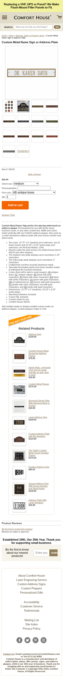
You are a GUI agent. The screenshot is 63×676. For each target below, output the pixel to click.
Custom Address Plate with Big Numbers (39, 435)
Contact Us (8, 654)
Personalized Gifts (31, 592)
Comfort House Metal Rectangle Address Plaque (39, 353)
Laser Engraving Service (31, 579)
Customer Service (31, 606)
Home (4, 36)
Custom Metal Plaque (39, 384)
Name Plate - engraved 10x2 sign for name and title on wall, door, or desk (40, 371)
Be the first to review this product (17, 529)
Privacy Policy (31, 628)
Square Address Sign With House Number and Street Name (39, 486)
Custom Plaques (31, 588)
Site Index (31, 624)
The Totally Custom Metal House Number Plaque (39, 453)
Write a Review (34, 174)
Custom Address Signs (31, 584)
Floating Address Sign (39, 467)
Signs (11, 36)
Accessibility (31, 602)
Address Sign (35, 334)
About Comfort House (31, 575)
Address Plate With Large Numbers (38, 501)
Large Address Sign (38, 417)
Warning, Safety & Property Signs (30, 36)
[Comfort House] (32, 17)
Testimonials (31, 610)
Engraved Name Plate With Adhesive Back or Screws (39, 403)
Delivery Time (8, 215)
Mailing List (31, 620)
